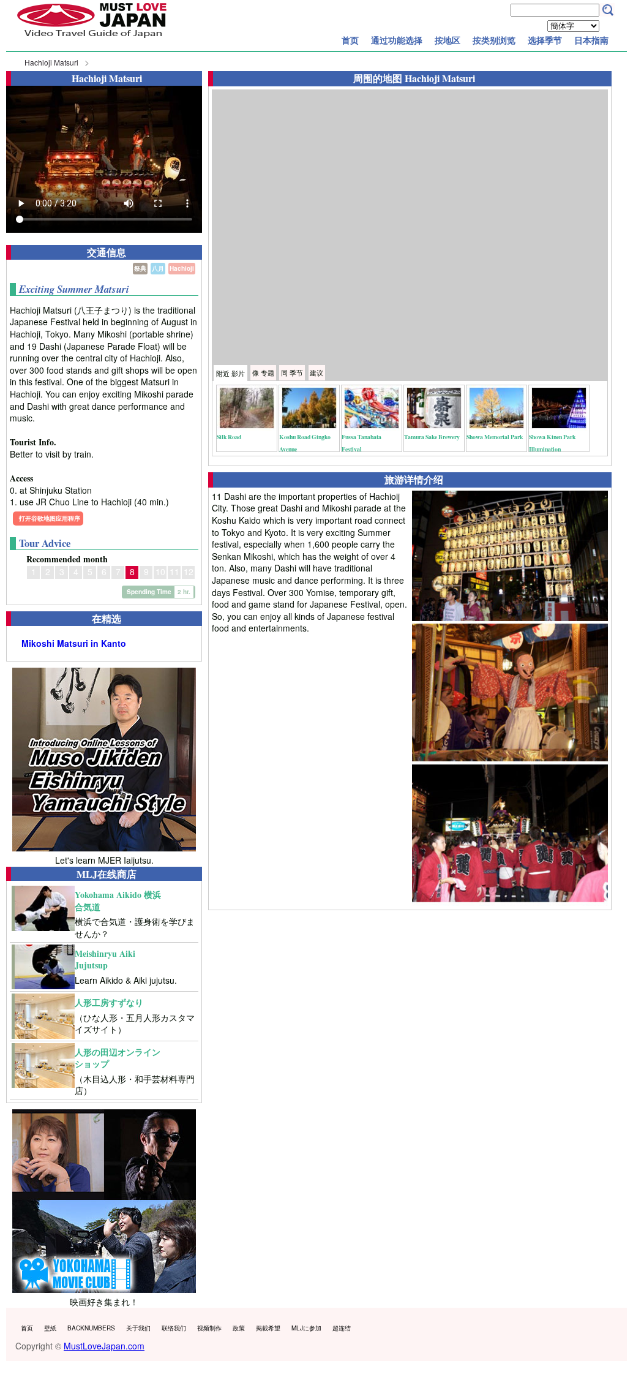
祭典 (140, 268)
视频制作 (209, 1328)
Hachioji (182, 268)
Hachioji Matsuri (51, 62)
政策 (239, 1328)
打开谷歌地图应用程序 (49, 518)
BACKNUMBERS (91, 1328)
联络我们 (174, 1328)
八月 (158, 268)
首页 (350, 40)
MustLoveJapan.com (104, 1346)
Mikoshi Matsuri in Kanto (73, 643)
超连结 (341, 1328)
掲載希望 (268, 1328)
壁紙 (50, 1328)
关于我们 (138, 1328)
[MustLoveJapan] (91, 39)
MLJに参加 (306, 1328)
